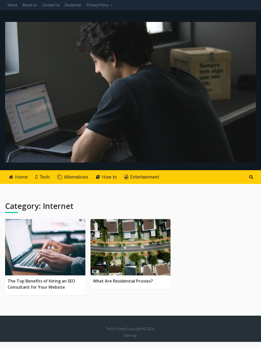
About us (29, 5)
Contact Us (51, 5)
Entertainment (144, 177)
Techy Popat (116, 329)
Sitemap (130, 335)
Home (12, 5)
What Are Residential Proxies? (123, 281)
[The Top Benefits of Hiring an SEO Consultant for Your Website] (45, 247)
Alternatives (75, 177)
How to (109, 177)
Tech (44, 177)
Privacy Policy (98, 5)
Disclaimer (73, 5)
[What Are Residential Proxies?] (130, 247)
